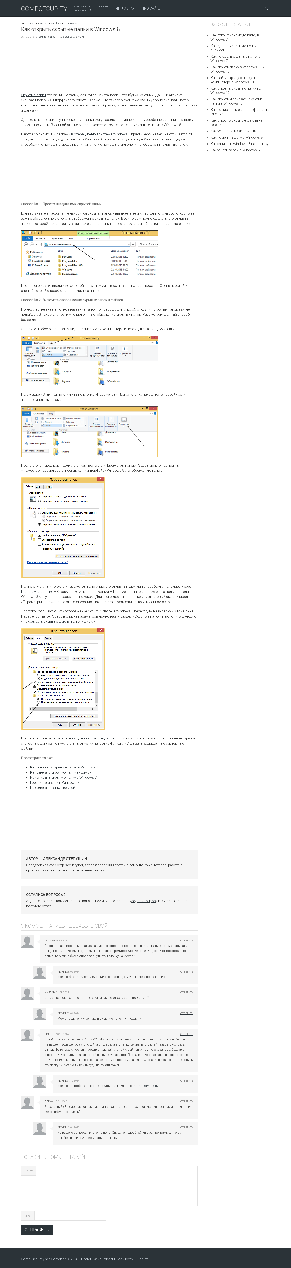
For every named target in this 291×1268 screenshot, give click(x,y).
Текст (29, 1171)
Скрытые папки (33, 95)
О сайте (153, 8)
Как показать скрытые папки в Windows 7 (64, 767)
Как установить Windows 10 (233, 131)
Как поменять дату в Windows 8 (236, 137)
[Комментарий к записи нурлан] (186, 992)
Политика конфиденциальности (107, 1259)
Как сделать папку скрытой (52, 787)
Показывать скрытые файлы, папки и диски (58, 621)
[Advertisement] (109, 66)
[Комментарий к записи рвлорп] (186, 1034)
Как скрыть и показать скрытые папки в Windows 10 (236, 101)
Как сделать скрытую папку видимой (60, 772)
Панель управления (37, 591)
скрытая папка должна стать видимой (83, 738)
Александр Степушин (72, 36)
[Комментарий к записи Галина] (186, 940)
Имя (28, 1216)
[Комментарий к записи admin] (186, 971)
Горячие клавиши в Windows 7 (54, 782)
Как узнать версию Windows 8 (235, 150)
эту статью (152, 1086)
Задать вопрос (143, 901)
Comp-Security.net (35, 1259)
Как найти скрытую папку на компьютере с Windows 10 (233, 80)
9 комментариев (45, 36)
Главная (127, 8)
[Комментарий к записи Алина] (186, 1101)
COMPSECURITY (44, 9)
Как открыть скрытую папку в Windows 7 (63, 777)
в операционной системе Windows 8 (100, 134)
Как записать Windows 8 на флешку (239, 144)
